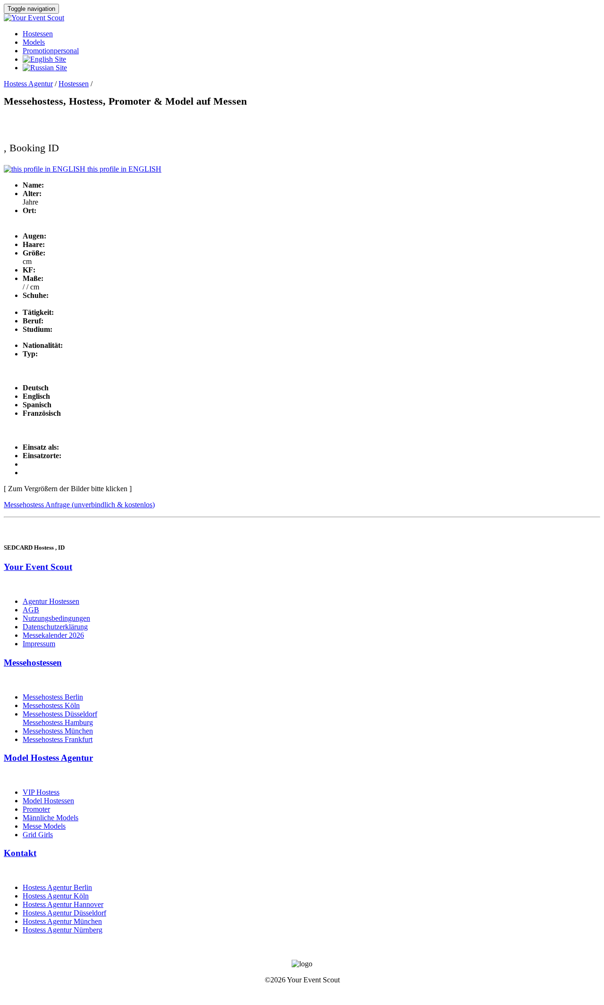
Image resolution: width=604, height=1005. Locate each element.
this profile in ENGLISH (123, 169)
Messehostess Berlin (53, 697)
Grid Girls (38, 835)
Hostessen (38, 34)
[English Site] (44, 59)
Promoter (36, 809)
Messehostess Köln (51, 705)
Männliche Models (50, 818)
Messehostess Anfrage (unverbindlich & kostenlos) (79, 505)
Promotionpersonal (51, 51)
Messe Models (44, 826)
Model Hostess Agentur (48, 758)
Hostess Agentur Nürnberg (62, 930)
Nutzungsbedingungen (56, 618)
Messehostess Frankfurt (57, 739)
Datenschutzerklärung (55, 627)
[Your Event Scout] (34, 18)
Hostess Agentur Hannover (63, 904)
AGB (31, 610)
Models (34, 42)
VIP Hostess (41, 792)
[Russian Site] (45, 68)
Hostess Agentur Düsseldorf (64, 913)
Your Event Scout (38, 567)
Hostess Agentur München (62, 921)
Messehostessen (33, 662)
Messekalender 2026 (53, 635)
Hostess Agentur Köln (56, 896)
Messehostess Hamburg (58, 722)
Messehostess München (58, 731)
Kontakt (20, 853)
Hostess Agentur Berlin (57, 887)
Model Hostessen (48, 801)
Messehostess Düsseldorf (60, 714)
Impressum (39, 644)
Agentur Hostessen (51, 601)
